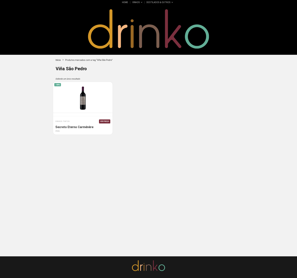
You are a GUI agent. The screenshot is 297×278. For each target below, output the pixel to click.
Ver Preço (104, 121)
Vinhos (136, 2)
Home (125, 2)
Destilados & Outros (158, 2)
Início (58, 60)
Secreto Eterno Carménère (74, 127)
